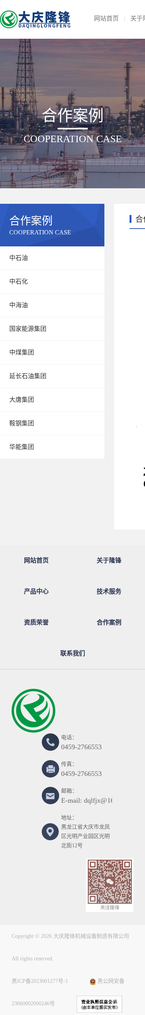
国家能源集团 (27, 328)
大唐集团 (21, 399)
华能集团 (21, 447)
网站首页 (106, 18)
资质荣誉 (36, 622)
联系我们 (72, 653)
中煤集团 (21, 352)
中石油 (18, 258)
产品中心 (36, 591)
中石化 (18, 281)
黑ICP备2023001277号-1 (40, 981)
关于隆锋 (109, 560)
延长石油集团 (27, 376)
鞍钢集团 (21, 423)
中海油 (18, 305)
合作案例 (109, 622)
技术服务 (109, 591)
